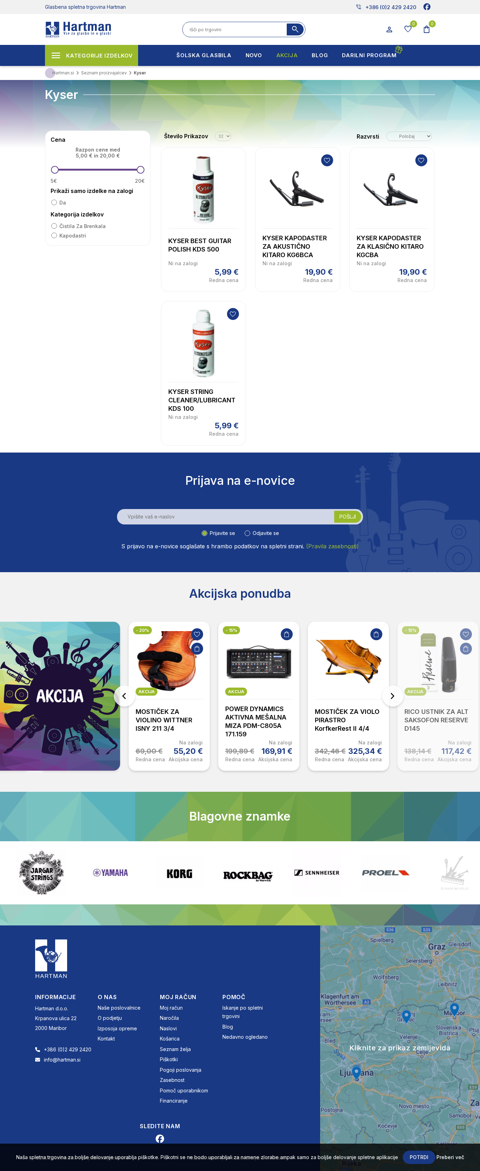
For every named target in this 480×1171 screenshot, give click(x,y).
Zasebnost (172, 1080)
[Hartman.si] (51, 958)
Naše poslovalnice (119, 1008)
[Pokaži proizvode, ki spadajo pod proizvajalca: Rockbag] (183, 873)
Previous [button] (124, 696)
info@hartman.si (62, 1060)
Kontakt (106, 1039)
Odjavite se (266, 533)
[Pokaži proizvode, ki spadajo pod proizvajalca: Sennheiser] (252, 872)
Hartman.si (63, 72)
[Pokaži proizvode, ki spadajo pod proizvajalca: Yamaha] (45, 872)
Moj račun (171, 1008)
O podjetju (110, 1018)
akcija (146, 691)
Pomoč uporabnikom (184, 1090)
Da (62, 203)
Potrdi (419, 1157)
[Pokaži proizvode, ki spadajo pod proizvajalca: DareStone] (389, 872)
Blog (227, 1027)
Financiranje (174, 1101)
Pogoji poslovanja (180, 1070)
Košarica (170, 1039)
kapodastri (72, 236)
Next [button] (392, 696)
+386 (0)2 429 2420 (386, 7)
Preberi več (450, 1157)
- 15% (231, 630)
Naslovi (168, 1028)
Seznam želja (175, 1049)
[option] (169, 696)
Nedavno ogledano (245, 1037)
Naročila (169, 1018)
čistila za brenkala (82, 226)
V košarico (197, 649)
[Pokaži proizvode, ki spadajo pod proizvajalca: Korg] (114, 872)
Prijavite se (222, 533)
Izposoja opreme (117, 1028)
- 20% (142, 630)
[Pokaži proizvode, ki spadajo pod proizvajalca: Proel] (320, 872)
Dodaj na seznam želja (327, 160)
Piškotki (169, 1059)
